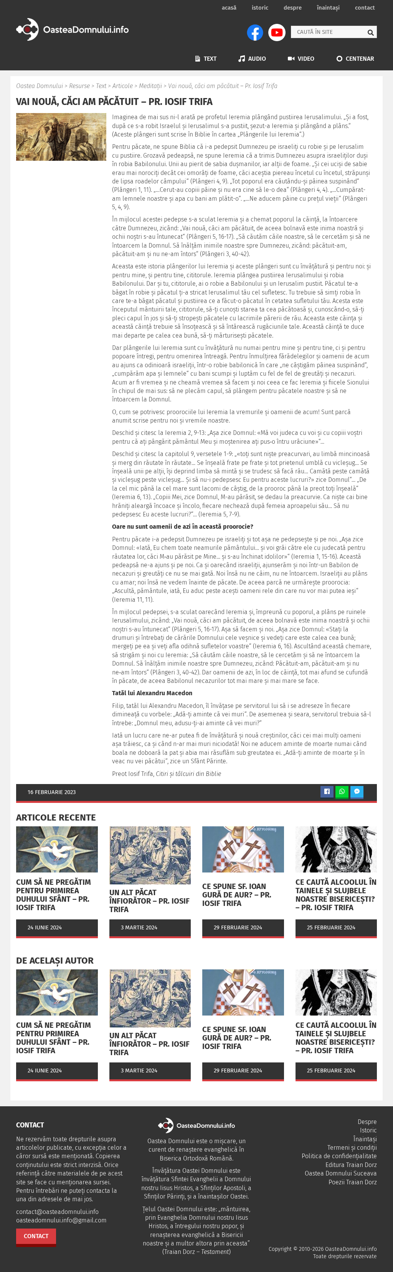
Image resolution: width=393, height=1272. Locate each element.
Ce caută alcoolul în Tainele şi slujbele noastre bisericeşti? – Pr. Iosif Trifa (336, 894)
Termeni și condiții (352, 1147)
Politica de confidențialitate (339, 1156)
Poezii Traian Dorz (353, 1182)
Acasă (229, 7)
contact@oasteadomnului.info (57, 1211)
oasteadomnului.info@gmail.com (61, 1220)
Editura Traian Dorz (351, 1165)
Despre (293, 7)
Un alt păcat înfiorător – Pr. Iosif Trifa (149, 901)
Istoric (260, 7)
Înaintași (328, 7)
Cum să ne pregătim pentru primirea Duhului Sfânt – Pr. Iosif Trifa (53, 894)
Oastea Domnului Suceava (341, 1173)
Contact (365, 7)
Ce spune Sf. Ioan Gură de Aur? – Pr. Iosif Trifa (236, 895)
